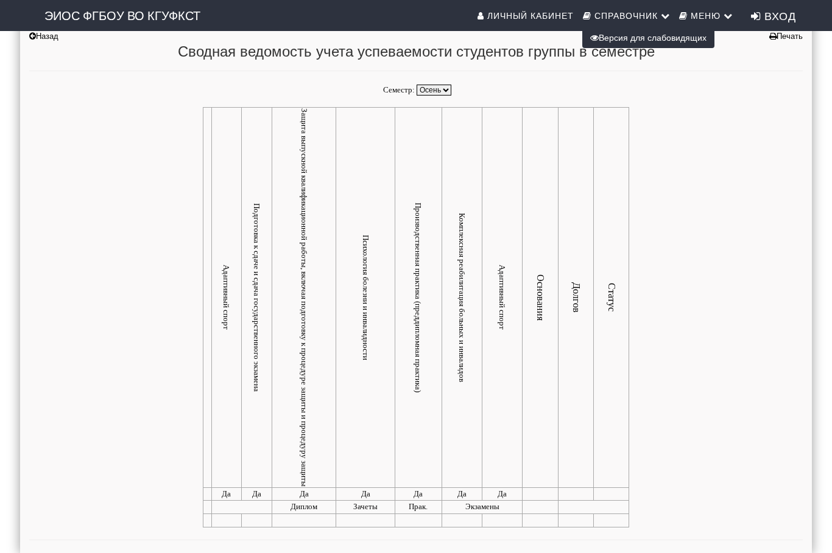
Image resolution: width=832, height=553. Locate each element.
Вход (778, 15)
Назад (47, 36)
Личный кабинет (529, 15)
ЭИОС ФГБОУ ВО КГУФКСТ (122, 15)
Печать (790, 36)
